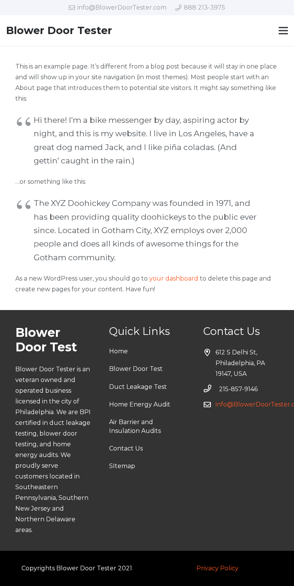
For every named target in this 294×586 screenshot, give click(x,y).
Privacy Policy (217, 568)
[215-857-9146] (211, 389)
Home (118, 351)
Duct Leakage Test (138, 386)
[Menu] (283, 30)
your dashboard (173, 278)
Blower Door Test (136, 368)
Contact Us (126, 448)
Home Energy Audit (139, 404)
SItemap (122, 466)
